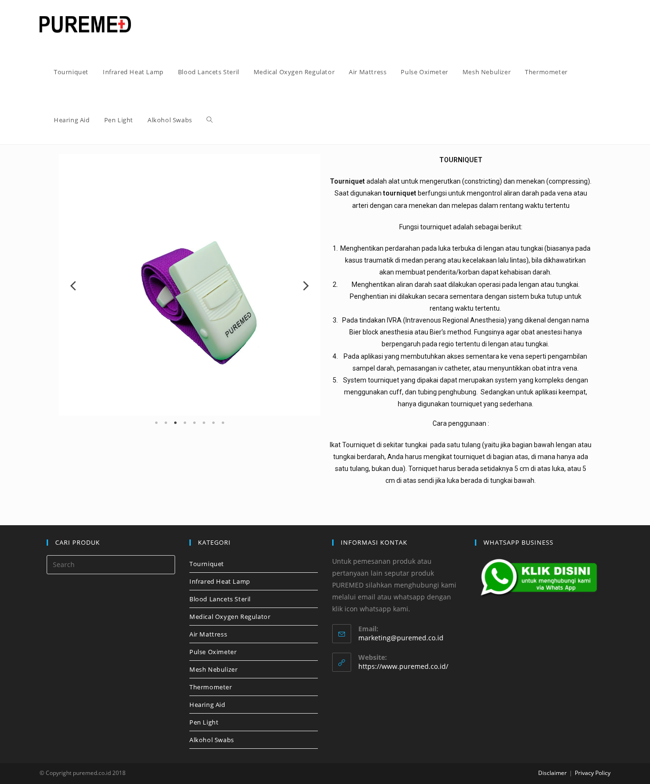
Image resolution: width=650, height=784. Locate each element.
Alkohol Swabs (211, 739)
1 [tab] (156, 423)
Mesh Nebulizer (213, 669)
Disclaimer (552, 773)
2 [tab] (165, 423)
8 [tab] (222, 423)
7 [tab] (213, 423)
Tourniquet (206, 563)
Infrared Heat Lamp (219, 581)
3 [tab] (175, 423)
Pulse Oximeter (212, 651)
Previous (73, 285)
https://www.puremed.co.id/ (403, 666)
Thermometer (210, 687)
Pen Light (203, 722)
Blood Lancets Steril (220, 599)
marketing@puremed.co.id (400, 637)
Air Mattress (208, 634)
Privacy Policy (593, 773)
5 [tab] (194, 423)
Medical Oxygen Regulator (229, 616)
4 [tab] (184, 423)
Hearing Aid (207, 704)
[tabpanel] (189, 285)
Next (306, 285)
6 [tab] (203, 423)
